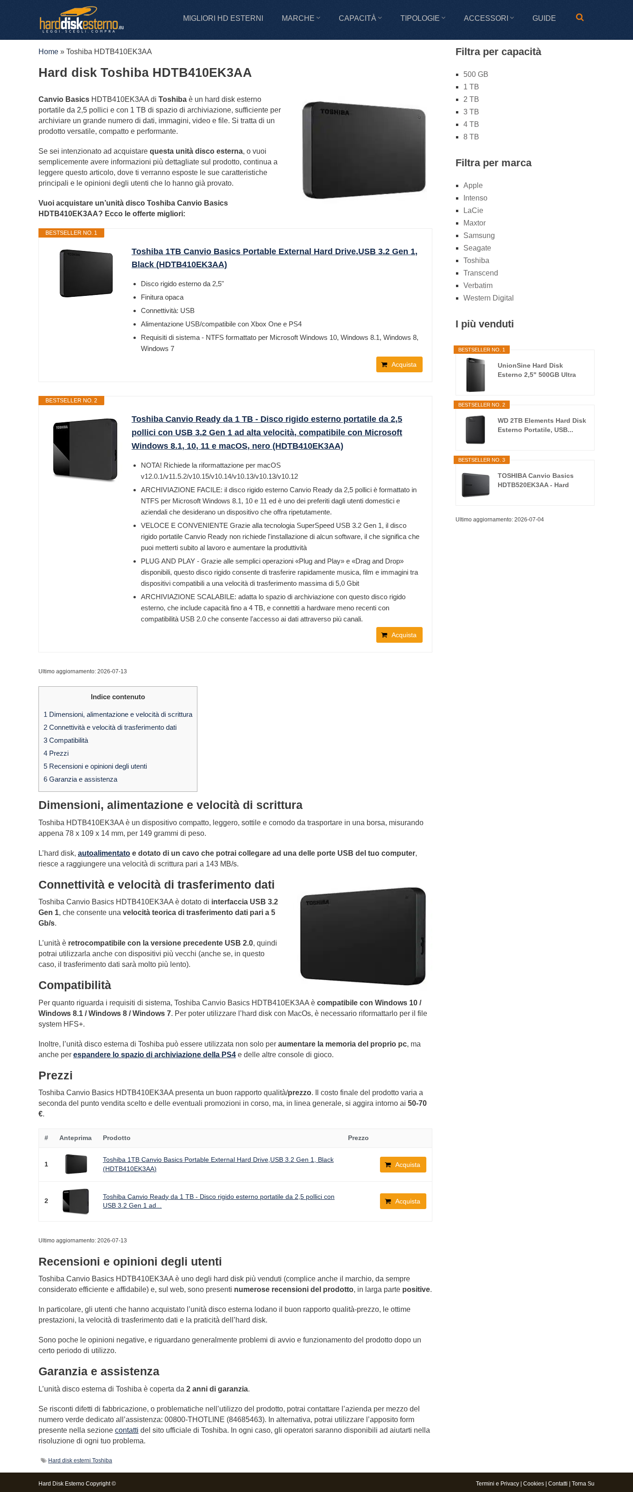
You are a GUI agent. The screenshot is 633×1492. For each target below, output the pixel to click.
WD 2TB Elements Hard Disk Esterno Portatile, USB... (542, 425)
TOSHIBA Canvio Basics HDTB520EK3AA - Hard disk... (536, 480)
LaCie (473, 210)
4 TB (471, 124)
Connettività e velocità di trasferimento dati (110, 727)
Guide (544, 18)
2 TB (471, 99)
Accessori (486, 18)
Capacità (357, 18)
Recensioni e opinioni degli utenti (95, 766)
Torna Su (583, 1483)
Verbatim (478, 285)
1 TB (471, 87)
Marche (298, 18)
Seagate (477, 248)
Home (48, 52)
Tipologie (420, 18)
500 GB (475, 74)
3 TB (471, 112)
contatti (127, 1430)
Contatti (558, 1483)
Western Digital (488, 298)
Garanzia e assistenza (80, 779)
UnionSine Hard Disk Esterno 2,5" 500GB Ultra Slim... (537, 370)
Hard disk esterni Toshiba (80, 1460)
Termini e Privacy (497, 1483)
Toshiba (476, 260)
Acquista (404, 364)
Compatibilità (66, 740)
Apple (473, 185)
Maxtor (474, 223)
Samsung (479, 235)
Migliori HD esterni (223, 18)
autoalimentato (104, 853)
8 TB (471, 137)
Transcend (480, 273)
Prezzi (56, 753)
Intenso (475, 198)
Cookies (533, 1483)
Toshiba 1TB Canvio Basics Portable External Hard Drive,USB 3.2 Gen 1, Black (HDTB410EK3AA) (275, 258)
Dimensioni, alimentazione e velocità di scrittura (118, 714)
